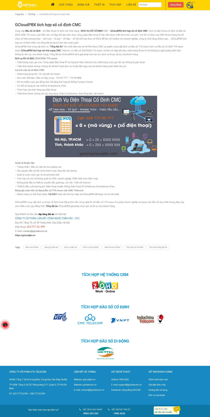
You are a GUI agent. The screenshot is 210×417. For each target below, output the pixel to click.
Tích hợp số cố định (134, 247)
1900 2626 (124, 379)
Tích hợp (32, 14)
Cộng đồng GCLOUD (131, 390)
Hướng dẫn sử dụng (158, 390)
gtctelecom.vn (90, 384)
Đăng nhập (175, 5)
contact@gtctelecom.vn (35, 231)
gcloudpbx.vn (89, 379)
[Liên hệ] (5, 324)
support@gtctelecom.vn (130, 384)
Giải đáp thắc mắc (157, 384)
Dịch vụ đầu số (70, 247)
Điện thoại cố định (112, 247)
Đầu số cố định (32, 247)
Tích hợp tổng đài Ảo (158, 247)
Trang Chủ (19, 14)
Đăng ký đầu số (51, 247)
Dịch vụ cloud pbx (157, 395)
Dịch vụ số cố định (91, 247)
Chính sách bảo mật (158, 379)
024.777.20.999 (20, 393)
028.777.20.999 (37, 393)
